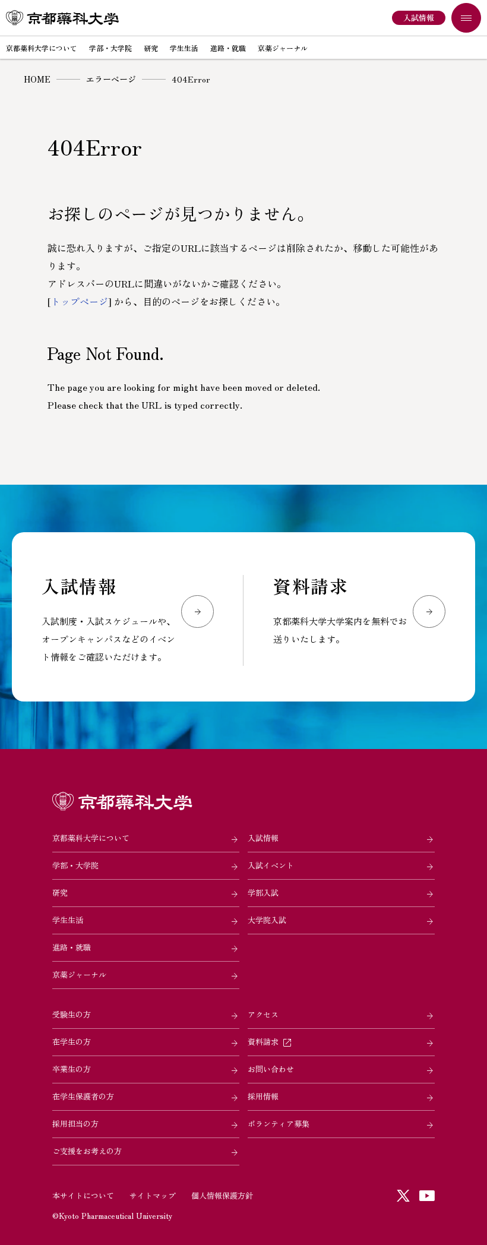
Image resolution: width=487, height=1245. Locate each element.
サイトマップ (152, 1195)
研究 (60, 892)
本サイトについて (83, 1195)
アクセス (263, 1014)
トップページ (79, 301)
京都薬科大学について (90, 837)
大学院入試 (267, 919)
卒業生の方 (71, 1069)
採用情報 (263, 1096)
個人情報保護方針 (222, 1195)
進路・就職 (71, 947)
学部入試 (263, 892)
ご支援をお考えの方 (87, 1150)
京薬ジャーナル (79, 974)
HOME (37, 79)
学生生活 (67, 919)
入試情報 (263, 837)
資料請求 (263, 1041)
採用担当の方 (75, 1123)
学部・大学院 (75, 865)
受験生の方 (71, 1014)
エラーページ (111, 79)
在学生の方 (71, 1041)
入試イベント (271, 865)
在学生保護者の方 (83, 1096)
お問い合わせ (271, 1069)
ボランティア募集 (278, 1123)
